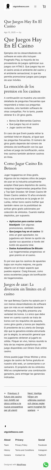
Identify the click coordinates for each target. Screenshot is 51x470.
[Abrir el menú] (35, 6)
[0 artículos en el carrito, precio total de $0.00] (44, 6)
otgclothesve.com (21, 6)
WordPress (21, 464)
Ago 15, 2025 (10, 32)
